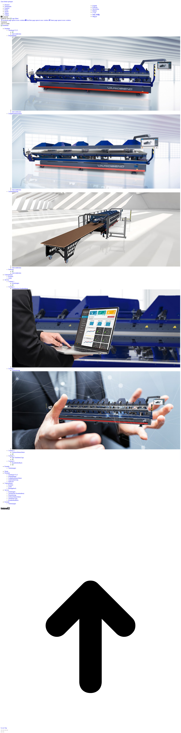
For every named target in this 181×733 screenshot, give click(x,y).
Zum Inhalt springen (7, 1)
